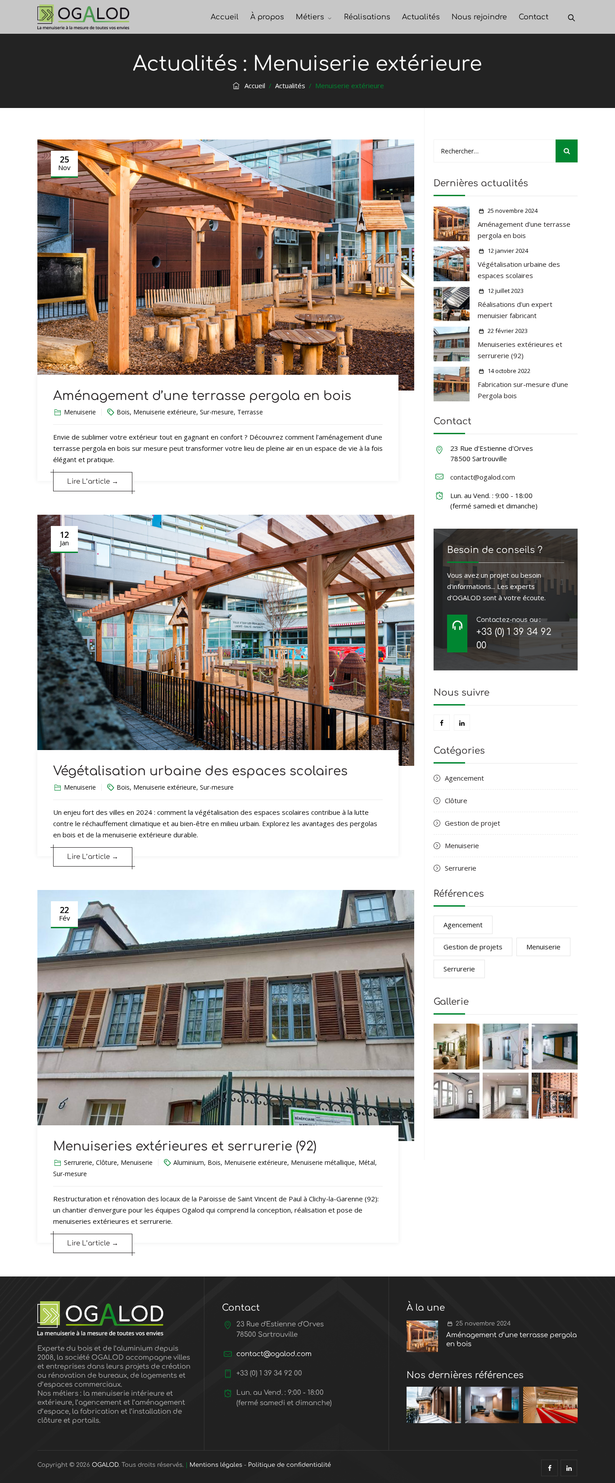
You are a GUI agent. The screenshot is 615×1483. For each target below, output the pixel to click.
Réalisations (367, 17)
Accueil (225, 17)
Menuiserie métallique (323, 1162)
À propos (267, 17)
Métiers (310, 17)
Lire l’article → (92, 481)
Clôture (106, 1162)
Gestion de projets (472, 946)
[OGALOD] (83, 17)
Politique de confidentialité (289, 1465)
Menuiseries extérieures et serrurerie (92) (185, 1146)
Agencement (464, 777)
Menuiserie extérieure (164, 412)
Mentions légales (216, 1465)
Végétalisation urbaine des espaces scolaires (200, 771)
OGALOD (105, 1465)
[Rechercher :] (506, 150)
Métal (366, 1162)
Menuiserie (80, 412)
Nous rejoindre (479, 17)
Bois (123, 412)
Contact (533, 17)
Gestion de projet (472, 822)
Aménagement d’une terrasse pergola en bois (202, 396)
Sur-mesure (217, 412)
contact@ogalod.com (482, 476)
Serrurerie (78, 1162)
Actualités (421, 17)
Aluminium (188, 1162)
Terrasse (250, 412)
